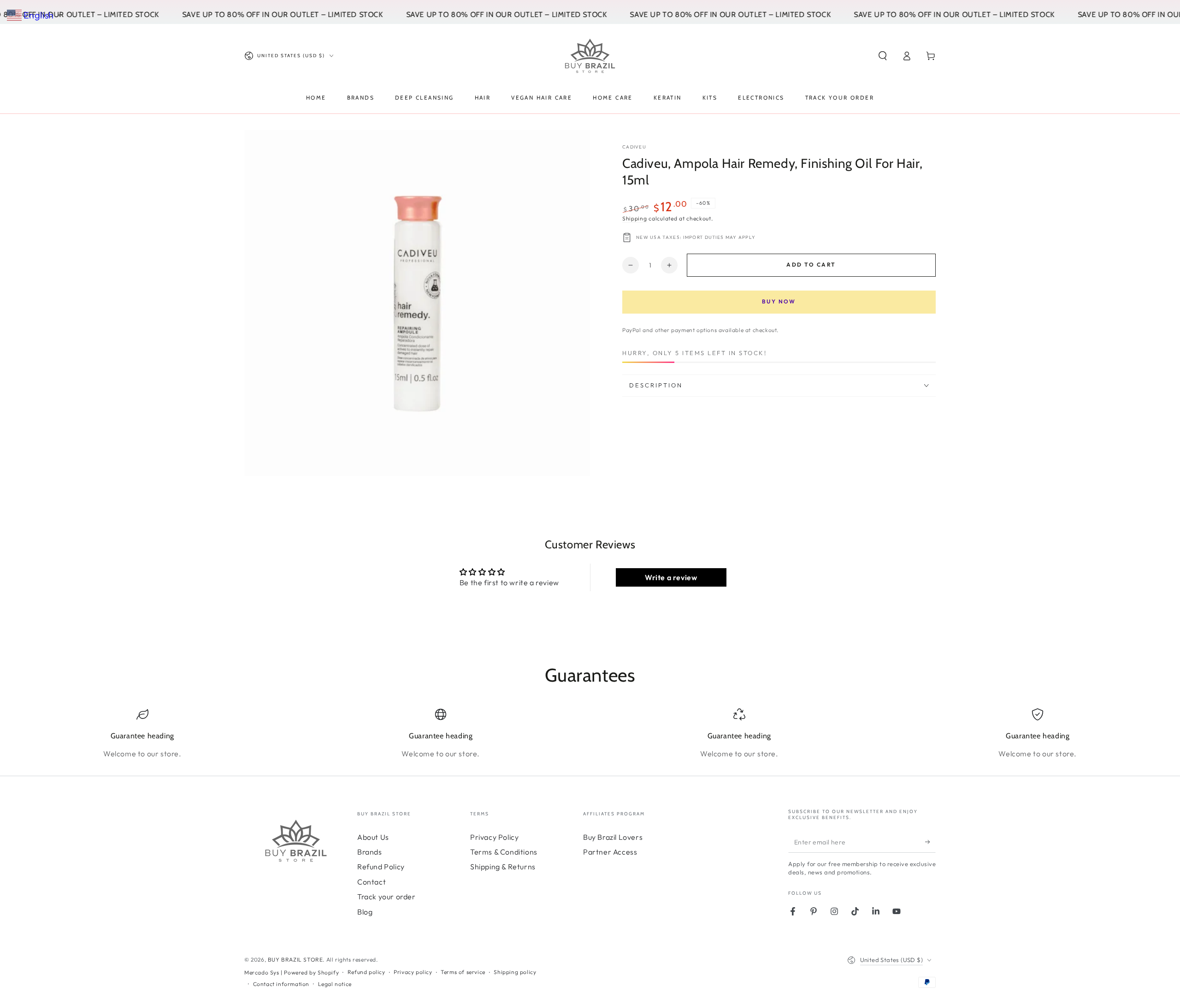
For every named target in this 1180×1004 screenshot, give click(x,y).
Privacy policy (413, 971)
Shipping (634, 218)
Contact (371, 881)
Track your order (386, 896)
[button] (883, 56)
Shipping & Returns (503, 866)
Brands (369, 851)
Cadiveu (634, 147)
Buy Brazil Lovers (613, 837)
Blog (364, 911)
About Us (373, 837)
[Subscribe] (930, 842)
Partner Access (610, 851)
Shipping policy (515, 971)
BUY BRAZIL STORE (295, 959)
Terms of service (463, 971)
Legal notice (335, 983)
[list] (590, 733)
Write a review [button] (671, 577)
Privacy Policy (494, 837)
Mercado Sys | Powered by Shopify (291, 972)
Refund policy (366, 971)
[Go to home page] (590, 56)
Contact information (281, 983)
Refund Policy (381, 866)
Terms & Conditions (503, 851)
